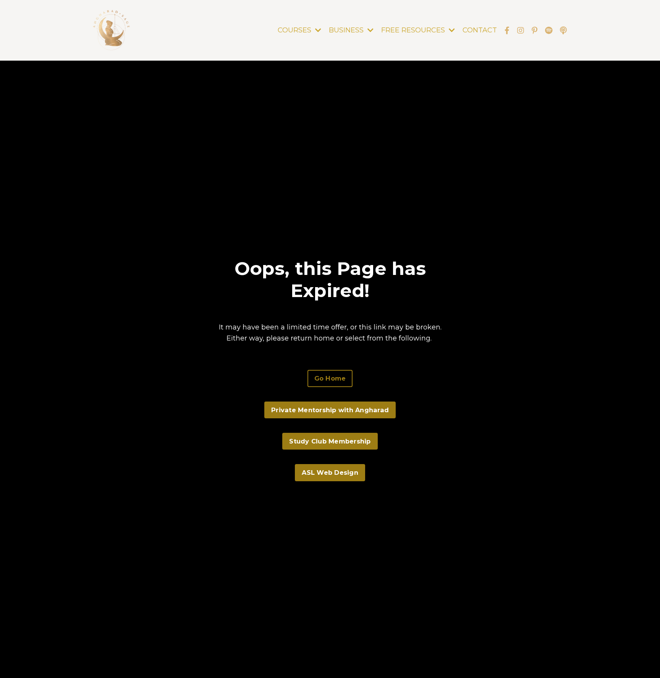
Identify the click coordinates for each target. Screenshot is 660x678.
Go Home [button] (330, 378)
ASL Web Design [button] (330, 472)
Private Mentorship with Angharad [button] (330, 410)
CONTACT (480, 30)
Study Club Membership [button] (329, 441)
